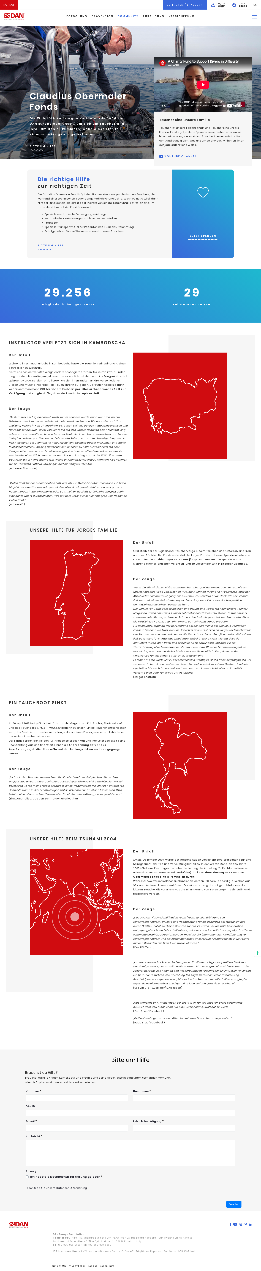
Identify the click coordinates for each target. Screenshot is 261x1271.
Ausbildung (153, 16)
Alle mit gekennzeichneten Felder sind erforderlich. (60, 1082)
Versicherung (182, 16)
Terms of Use (58, 1265)
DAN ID (30, 1106)
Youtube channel (180, 156)
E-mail (31, 1121)
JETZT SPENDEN (203, 236)
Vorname (33, 1091)
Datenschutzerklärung (71, 1188)
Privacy (31, 1171)
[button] (255, 4)
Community (128, 16)
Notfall (9, 5)
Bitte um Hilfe (43, 146)
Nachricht (33, 1136)
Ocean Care (107, 1265)
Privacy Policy (77, 1265)
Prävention (102, 16)
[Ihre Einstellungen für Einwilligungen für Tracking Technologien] (257, 953)
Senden (234, 1204)
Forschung (76, 16)
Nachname (141, 1091)
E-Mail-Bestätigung (147, 1121)
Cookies (92, 1265)
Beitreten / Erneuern (185, 5)
